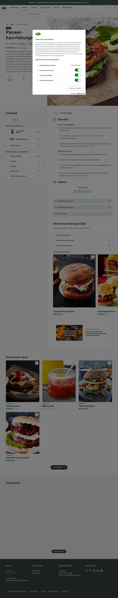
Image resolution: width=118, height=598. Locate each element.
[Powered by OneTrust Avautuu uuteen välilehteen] (78, 93)
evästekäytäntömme (42, 55)
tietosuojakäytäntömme (56, 55)
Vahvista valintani (75, 88)
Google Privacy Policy (76, 53)
